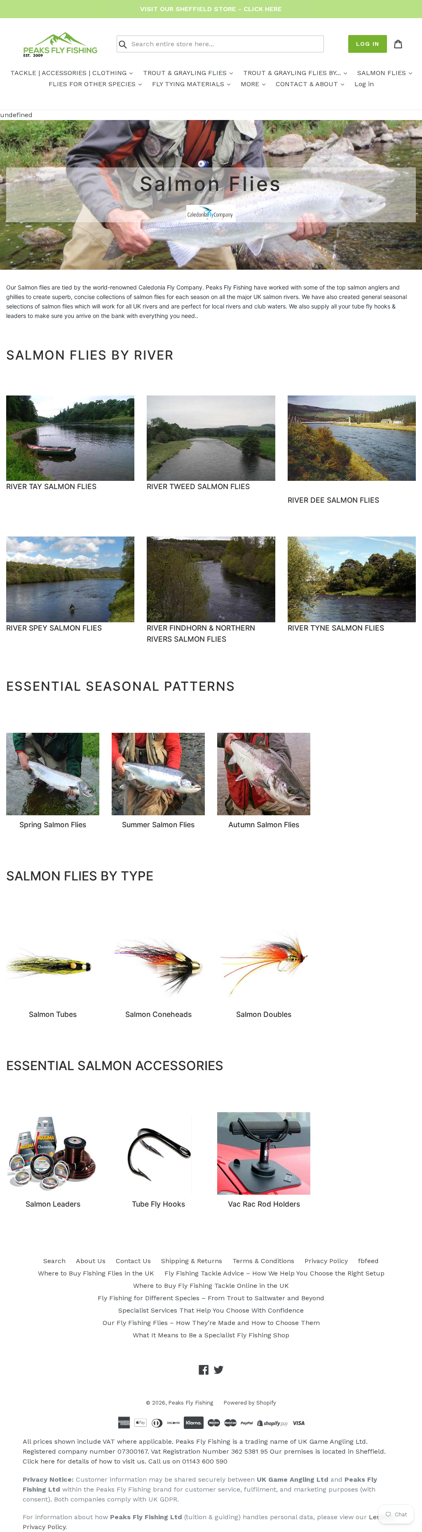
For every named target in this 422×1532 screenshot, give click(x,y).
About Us (91, 1261)
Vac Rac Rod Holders (264, 1204)
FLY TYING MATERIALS (189, 84)
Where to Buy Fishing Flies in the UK (96, 1273)
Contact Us (133, 1261)
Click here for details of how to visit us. (84, 1461)
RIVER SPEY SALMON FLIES (54, 628)
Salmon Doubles (263, 1014)
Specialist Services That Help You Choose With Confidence (211, 1310)
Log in (367, 43)
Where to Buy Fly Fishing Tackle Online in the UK (211, 1286)
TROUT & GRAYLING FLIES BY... (293, 73)
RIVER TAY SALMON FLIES (51, 486)
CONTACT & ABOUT (308, 84)
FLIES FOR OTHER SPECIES (93, 84)
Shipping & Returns (191, 1261)
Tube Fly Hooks (158, 1204)
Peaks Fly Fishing (190, 1403)
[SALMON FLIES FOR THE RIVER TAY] (70, 438)
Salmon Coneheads (158, 1014)
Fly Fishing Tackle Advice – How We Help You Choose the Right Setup (274, 1273)
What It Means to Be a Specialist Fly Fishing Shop (211, 1335)
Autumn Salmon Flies (263, 824)
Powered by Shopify (249, 1403)
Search (54, 1261)
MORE (251, 84)
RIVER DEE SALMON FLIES (333, 500)
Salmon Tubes (53, 1014)
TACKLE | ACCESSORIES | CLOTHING (69, 73)
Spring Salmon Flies (52, 824)
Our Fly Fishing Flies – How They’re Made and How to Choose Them (211, 1323)
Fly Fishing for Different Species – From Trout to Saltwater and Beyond (211, 1298)
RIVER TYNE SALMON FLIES (336, 628)
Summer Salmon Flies (158, 824)
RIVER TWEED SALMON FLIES (198, 486)
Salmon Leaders (53, 1204)
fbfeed (368, 1261)
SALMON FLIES (382, 73)
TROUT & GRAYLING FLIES (186, 73)
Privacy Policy (326, 1261)
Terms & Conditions (263, 1261)
